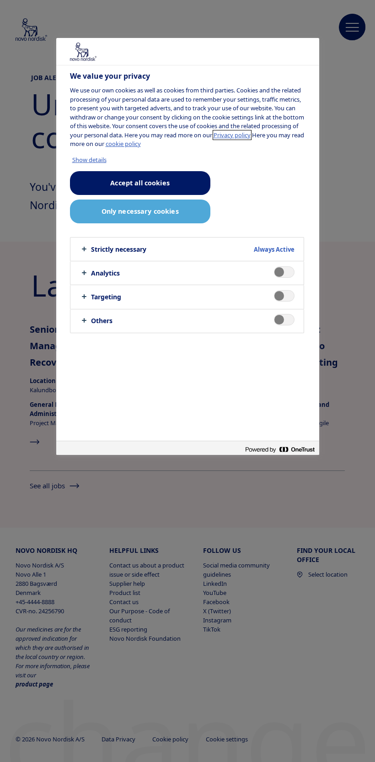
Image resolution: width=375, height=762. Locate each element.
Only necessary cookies (140, 211)
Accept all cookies (140, 182)
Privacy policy (232, 135)
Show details (89, 160)
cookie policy (123, 144)
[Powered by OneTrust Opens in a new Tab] (280, 449)
